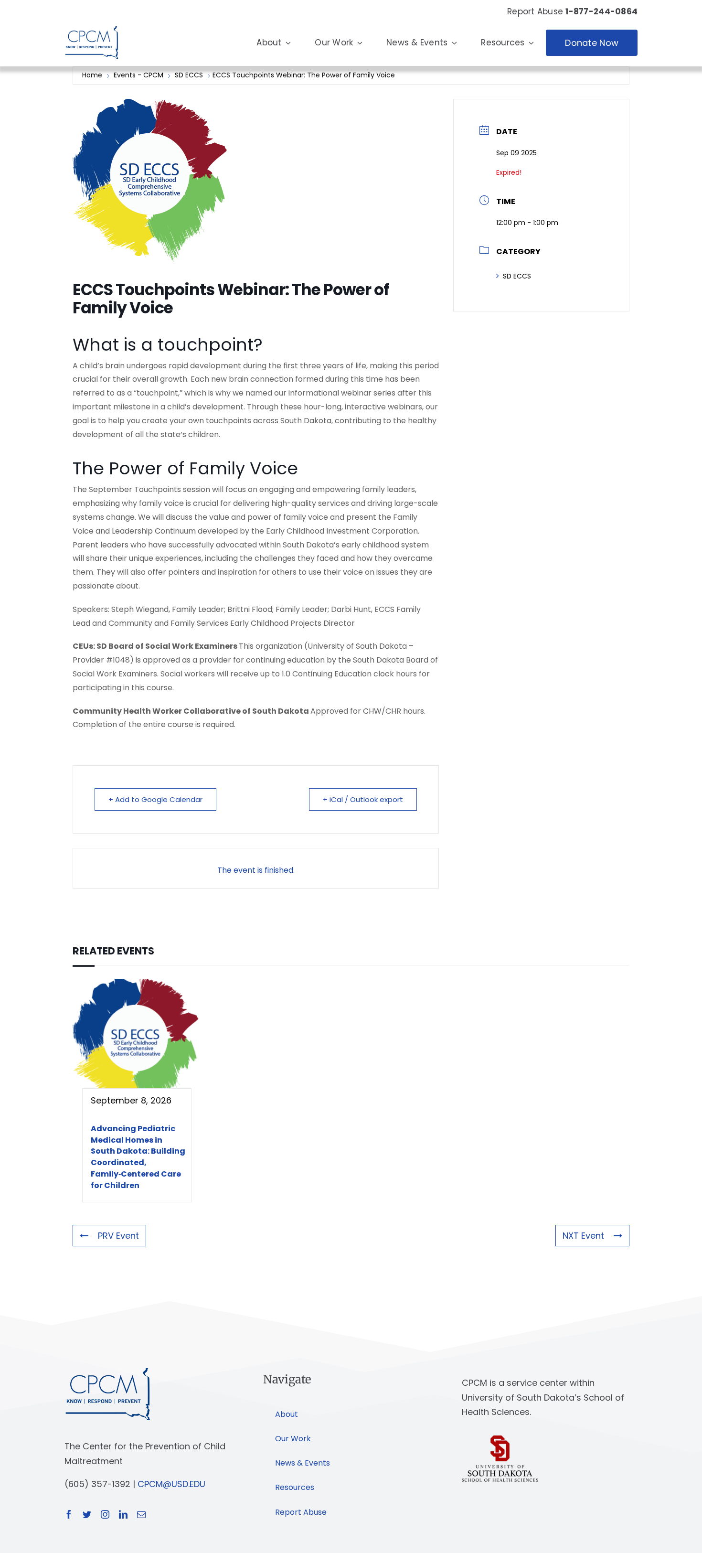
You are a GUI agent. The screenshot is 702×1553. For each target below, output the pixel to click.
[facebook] (68, 1514)
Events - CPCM (138, 75)
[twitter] (87, 1514)
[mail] (141, 1514)
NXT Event (583, 1236)
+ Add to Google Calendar (155, 799)
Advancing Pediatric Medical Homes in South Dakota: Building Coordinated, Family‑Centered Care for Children (138, 1157)
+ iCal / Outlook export (363, 799)
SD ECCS (189, 75)
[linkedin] (123, 1514)
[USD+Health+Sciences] (500, 1440)
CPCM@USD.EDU (171, 1484)
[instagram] (105, 1514)
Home (93, 75)
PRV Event (118, 1236)
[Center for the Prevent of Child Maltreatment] (91, 24)
